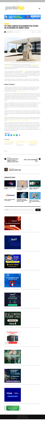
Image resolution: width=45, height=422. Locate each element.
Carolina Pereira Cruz (9, 32)
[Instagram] (20, 1)
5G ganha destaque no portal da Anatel (9, 188)
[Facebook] (18, 1)
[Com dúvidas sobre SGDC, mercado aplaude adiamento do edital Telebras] (20, 195)
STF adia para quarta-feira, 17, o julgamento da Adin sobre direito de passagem (33, 142)
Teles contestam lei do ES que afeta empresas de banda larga (21, 142)
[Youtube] (24, 1)
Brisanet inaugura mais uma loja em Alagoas (9, 200)
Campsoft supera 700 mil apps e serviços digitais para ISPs (34, 201)
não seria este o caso (20, 91)
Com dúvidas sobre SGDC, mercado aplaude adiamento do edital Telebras (22, 200)
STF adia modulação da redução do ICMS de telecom (9, 142)
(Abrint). (22, 72)
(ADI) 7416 (24, 71)
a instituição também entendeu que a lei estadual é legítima (17, 120)
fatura (6, 150)
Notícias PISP (7, 23)
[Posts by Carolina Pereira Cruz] (5, 32)
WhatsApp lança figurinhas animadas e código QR (34, 188)
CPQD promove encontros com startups (22, 189)
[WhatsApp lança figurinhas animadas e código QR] (33, 183)
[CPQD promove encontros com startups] (20, 184)
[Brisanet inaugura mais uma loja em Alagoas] (8, 195)
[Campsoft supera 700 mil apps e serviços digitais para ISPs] (33, 195)
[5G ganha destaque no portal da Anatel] (8, 183)
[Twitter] (22, 1)
